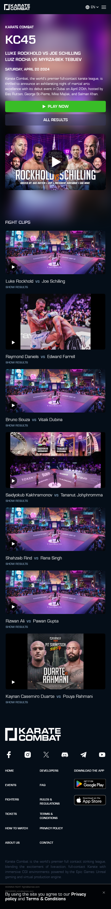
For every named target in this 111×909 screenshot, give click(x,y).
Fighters (12, 799)
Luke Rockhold (19, 281)
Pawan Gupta (46, 621)
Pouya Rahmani (78, 696)
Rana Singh (51, 558)
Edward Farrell (61, 356)
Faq (42, 785)
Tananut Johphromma (82, 495)
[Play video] (55, 162)
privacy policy (51, 828)
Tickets (11, 813)
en (93, 7)
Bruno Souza (18, 419)
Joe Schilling (53, 281)
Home (9, 770)
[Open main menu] (106, 7)
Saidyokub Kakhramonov (29, 495)
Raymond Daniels (22, 356)
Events (10, 785)
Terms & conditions (49, 815)
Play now (58, 106)
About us (12, 842)
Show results (17, 287)
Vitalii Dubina (50, 419)
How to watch (16, 828)
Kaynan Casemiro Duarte (30, 696)
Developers (49, 770)
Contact (46, 842)
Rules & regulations (50, 801)
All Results (55, 120)
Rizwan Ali (15, 621)
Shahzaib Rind (19, 558)
